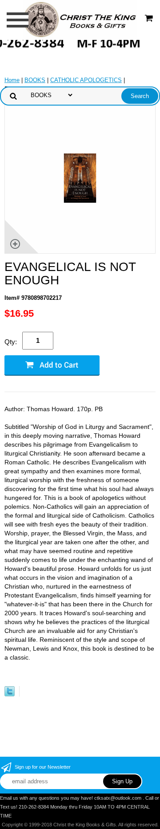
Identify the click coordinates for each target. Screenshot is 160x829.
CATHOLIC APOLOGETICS (86, 80)
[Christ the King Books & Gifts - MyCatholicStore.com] (79, 19)
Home (12, 80)
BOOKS (34, 80)
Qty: (10, 342)
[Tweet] (9, 694)
